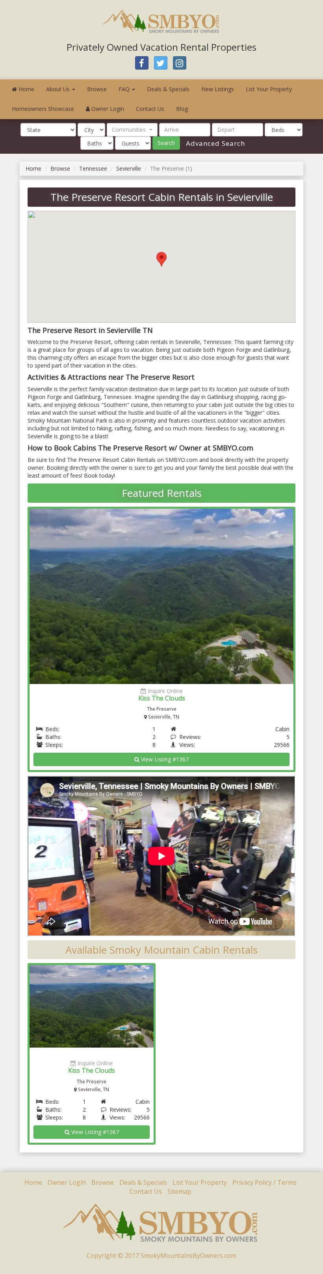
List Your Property (269, 89)
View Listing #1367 (164, 759)
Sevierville (128, 168)
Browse (97, 89)
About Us (58, 89)
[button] (132, 129)
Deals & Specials (168, 89)
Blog (182, 108)
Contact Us (150, 108)
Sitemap (179, 1191)
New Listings (217, 89)
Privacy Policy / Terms (264, 1182)
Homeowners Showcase (43, 108)
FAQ (125, 89)
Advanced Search (214, 143)
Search (166, 143)
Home (25, 89)
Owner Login (107, 108)
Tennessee (93, 168)
